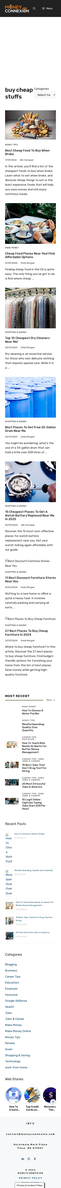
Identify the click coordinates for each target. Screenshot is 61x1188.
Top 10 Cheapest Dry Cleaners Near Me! (27, 340)
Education (12, 982)
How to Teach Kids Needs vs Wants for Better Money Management (34, 748)
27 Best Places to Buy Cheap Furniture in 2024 (26, 633)
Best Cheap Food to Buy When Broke (27, 152)
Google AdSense (16, 1000)
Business (11, 970)
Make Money (12, 247)
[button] (34, 8)
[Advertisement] (30, 49)
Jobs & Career (14, 1019)
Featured (11, 994)
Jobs (8, 1013)
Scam (9, 1049)
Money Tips (11, 144)
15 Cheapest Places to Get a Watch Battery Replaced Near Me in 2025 (29, 515)
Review (10, 1043)
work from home (16, 1067)
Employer (11, 988)
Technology (13, 1061)
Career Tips (13, 976)
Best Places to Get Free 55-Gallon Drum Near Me (30, 429)
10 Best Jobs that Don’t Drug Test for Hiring (34, 768)
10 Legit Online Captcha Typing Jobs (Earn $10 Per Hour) (34, 804)
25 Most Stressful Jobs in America (33, 785)
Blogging (11, 964)
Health (9, 1006)
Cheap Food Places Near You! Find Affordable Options (30, 255)
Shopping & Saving (15, 332)
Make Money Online (18, 1031)
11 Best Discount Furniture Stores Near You (30, 579)
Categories (41, 88)
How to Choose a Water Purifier (32, 712)
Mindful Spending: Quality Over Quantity (33, 727)
